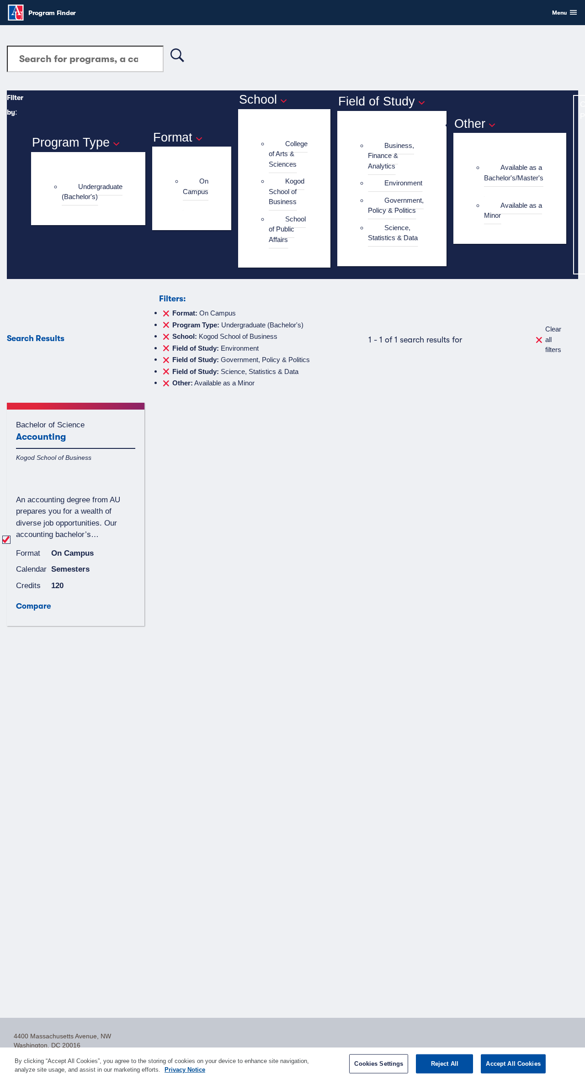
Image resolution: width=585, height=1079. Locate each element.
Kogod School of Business (286, 191)
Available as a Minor (513, 210)
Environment (403, 183)
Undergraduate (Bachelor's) (92, 192)
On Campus (195, 186)
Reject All (444, 1063)
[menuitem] (92, 192)
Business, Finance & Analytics (391, 156)
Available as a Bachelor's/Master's (513, 172)
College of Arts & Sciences (288, 154)
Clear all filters (553, 339)
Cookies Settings (378, 1063)
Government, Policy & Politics (396, 205)
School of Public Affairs (287, 229)
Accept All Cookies (513, 1063)
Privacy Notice (185, 1069)
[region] (292, 1063)
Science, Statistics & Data (393, 233)
